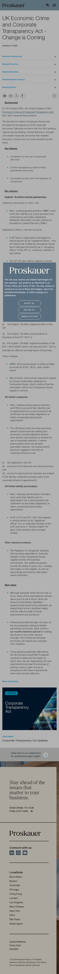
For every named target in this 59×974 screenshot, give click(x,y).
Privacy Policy (11, 286)
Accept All (29, 303)
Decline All (29, 310)
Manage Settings (29, 316)
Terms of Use (29, 286)
